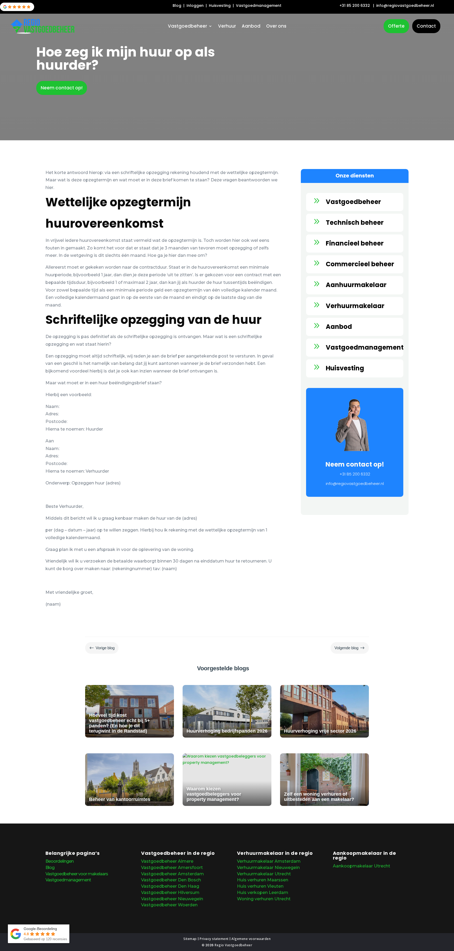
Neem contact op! (61, 88)
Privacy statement (214, 939)
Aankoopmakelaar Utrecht (361, 865)
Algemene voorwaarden (251, 939)
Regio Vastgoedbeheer (233, 945)
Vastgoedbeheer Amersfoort (172, 867)
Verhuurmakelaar (355, 305)
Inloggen (196, 5)
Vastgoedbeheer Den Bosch (171, 879)
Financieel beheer (355, 243)
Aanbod (251, 26)
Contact (426, 26)
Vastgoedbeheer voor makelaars (76, 873)
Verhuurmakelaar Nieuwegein (268, 867)
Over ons (276, 26)
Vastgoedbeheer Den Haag (170, 886)
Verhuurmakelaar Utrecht (264, 873)
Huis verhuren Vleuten (260, 886)
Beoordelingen (59, 861)
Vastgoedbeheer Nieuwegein (172, 898)
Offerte (396, 26)
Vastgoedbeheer (187, 26)
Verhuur (227, 26)
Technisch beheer (355, 222)
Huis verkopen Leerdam (262, 892)
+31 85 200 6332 (354, 5)
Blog (177, 5)
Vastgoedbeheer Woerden (169, 904)
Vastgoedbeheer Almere (167, 861)
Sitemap (190, 939)
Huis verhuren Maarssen (262, 879)
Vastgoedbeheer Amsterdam (172, 873)
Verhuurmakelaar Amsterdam (269, 861)
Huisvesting (220, 5)
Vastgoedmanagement (258, 5)
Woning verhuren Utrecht (264, 898)
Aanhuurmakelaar (356, 284)
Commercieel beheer (360, 264)
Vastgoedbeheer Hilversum (170, 892)
